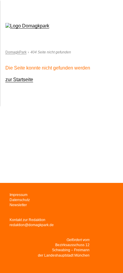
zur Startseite (19, 79)
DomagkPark (16, 52)
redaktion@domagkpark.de (32, 225)
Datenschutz (20, 200)
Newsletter (18, 205)
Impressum (18, 195)
